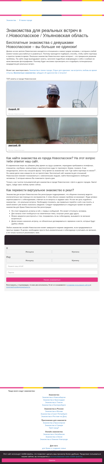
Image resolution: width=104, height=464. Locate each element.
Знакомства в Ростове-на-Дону (54, 416)
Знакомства (11, 20)
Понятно (52, 460)
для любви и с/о (54, 450)
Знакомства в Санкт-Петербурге (54, 413)
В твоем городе (25, 20)
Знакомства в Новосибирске (54, 397)
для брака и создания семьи (54, 448)
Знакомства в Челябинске (54, 434)
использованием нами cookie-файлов (66, 456)
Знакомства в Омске (54, 436)
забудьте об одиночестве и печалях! (40, 72)
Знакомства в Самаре (54, 425)
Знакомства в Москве (54, 411)
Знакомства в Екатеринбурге (54, 405)
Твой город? (54, 427)
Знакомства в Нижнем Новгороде (54, 439)
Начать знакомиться (52, 279)
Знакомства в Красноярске (54, 422)
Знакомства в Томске (54, 402)
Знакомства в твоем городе (40, 70)
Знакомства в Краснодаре (54, 399)
